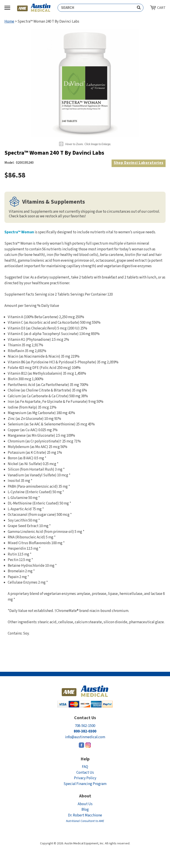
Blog (85, 809)
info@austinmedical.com (85, 737)
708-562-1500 (85, 725)
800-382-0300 (85, 731)
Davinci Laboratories (138, 163)
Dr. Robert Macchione (85, 818)
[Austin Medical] (34, 7)
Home (9, 21)
